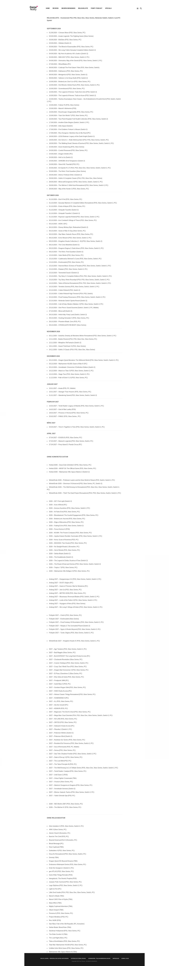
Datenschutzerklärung (78, 958)
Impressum (116, 958)
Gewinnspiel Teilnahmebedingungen (99, 958)
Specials (108, 8)
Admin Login (125, 958)
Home (48, 8)
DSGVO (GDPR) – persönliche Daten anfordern (54, 958)
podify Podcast (96, 8)
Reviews (56, 8)
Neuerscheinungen (68, 8)
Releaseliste (83, 8)
